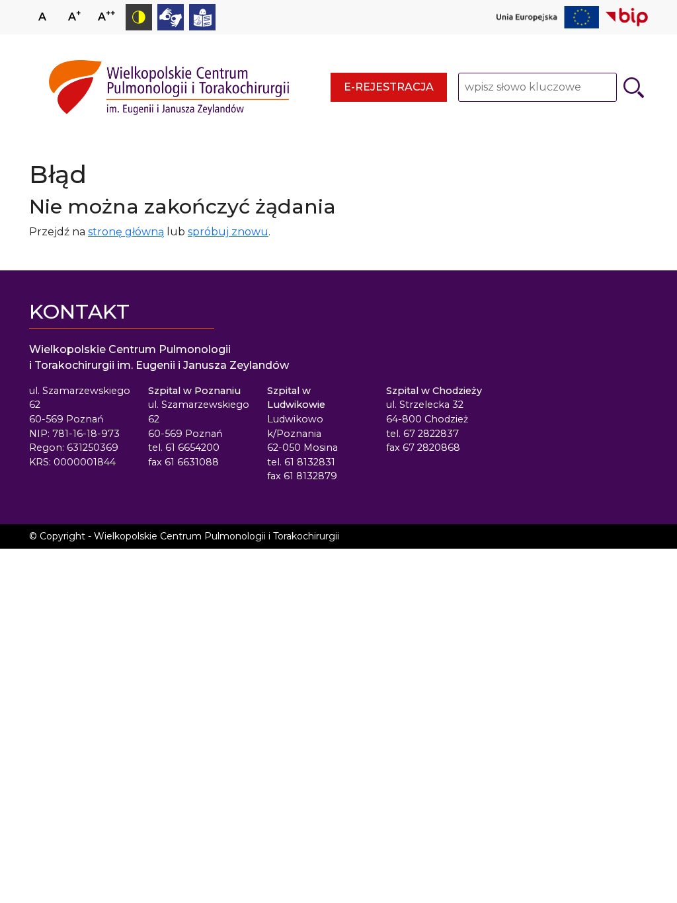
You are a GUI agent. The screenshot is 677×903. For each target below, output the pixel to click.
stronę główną (126, 231)
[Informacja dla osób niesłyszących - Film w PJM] (170, 17)
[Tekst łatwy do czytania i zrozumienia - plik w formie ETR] (202, 17)
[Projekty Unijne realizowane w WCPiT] (548, 17)
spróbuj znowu (228, 231)
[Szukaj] (633, 87)
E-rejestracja (389, 87)
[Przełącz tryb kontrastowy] (139, 17)
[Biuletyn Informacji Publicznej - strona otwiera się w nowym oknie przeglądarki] (627, 17)
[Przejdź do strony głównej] (169, 87)
